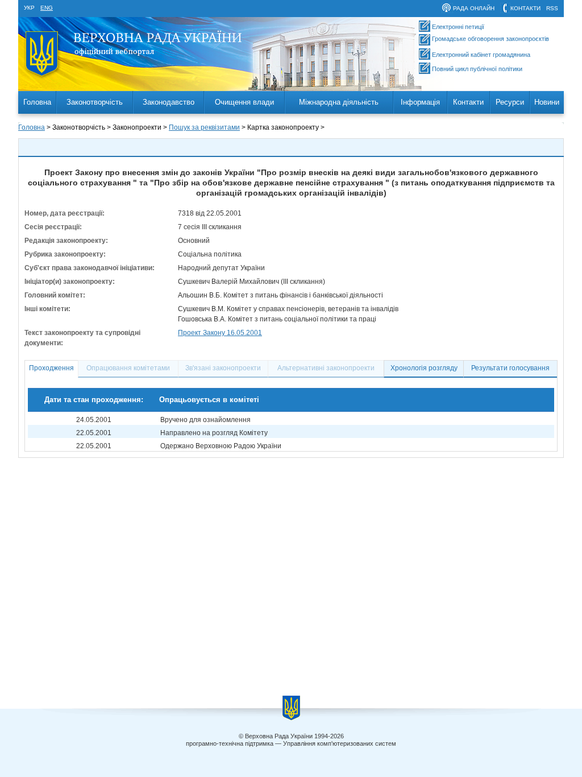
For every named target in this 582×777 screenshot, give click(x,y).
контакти (525, 8)
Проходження (51, 368)
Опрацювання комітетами (128, 368)
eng (46, 8)
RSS (552, 8)
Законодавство (168, 102)
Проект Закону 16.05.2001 (220, 333)
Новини (546, 102)
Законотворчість (94, 102)
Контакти (468, 102)
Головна (37, 102)
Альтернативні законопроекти (326, 368)
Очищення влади (244, 102)
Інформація (420, 102)
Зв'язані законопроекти (223, 368)
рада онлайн (473, 8)
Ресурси (510, 102)
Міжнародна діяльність (339, 102)
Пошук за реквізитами (204, 127)
